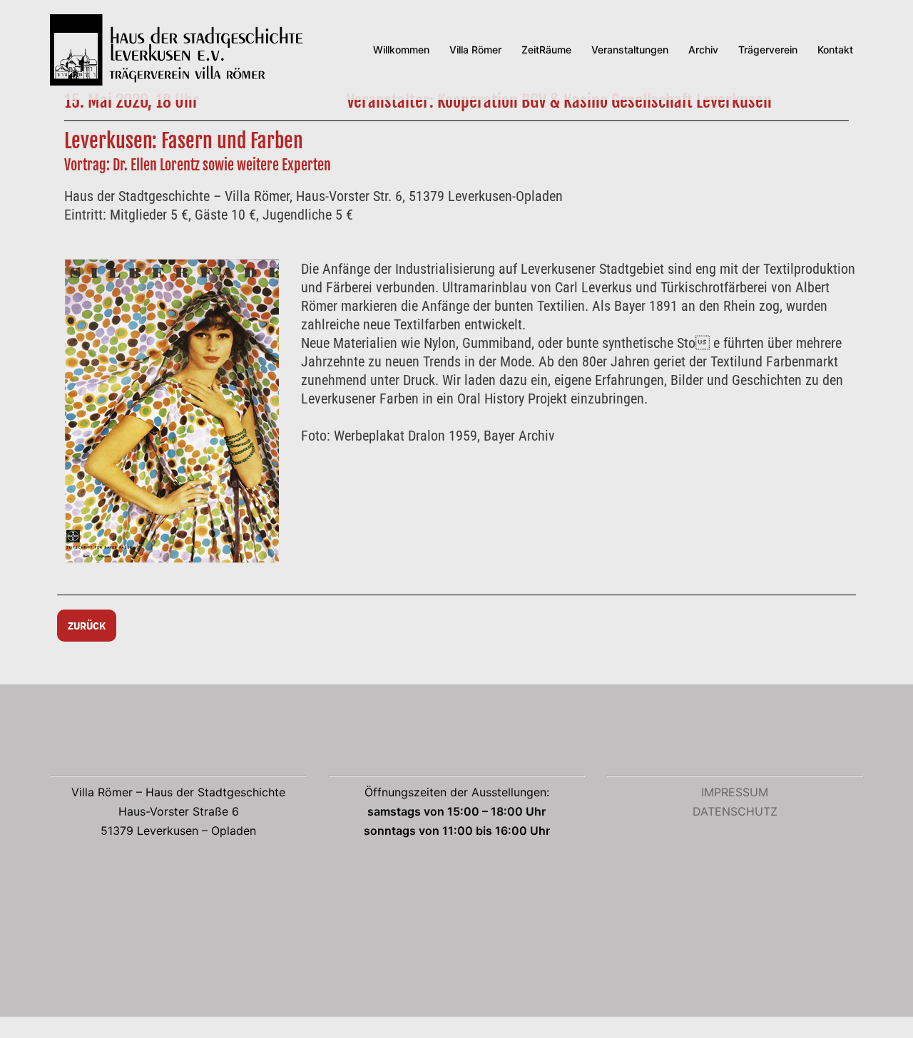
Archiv (703, 49)
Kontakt (835, 49)
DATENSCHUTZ (735, 811)
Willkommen (401, 49)
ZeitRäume (546, 49)
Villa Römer (475, 49)
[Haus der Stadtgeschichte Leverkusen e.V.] (178, 48)
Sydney (182, 989)
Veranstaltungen (629, 49)
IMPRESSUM (734, 792)
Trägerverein (767, 49)
